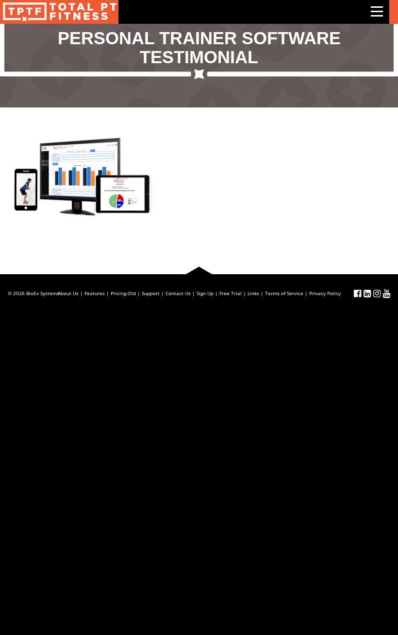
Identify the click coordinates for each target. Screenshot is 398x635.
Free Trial (230, 293)
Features (94, 293)
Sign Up (205, 293)
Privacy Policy (325, 293)
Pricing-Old (123, 293)
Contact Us (178, 293)
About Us (68, 293)
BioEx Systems (42, 293)
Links (253, 293)
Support (151, 293)
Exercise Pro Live (59, 12)
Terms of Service (284, 293)
